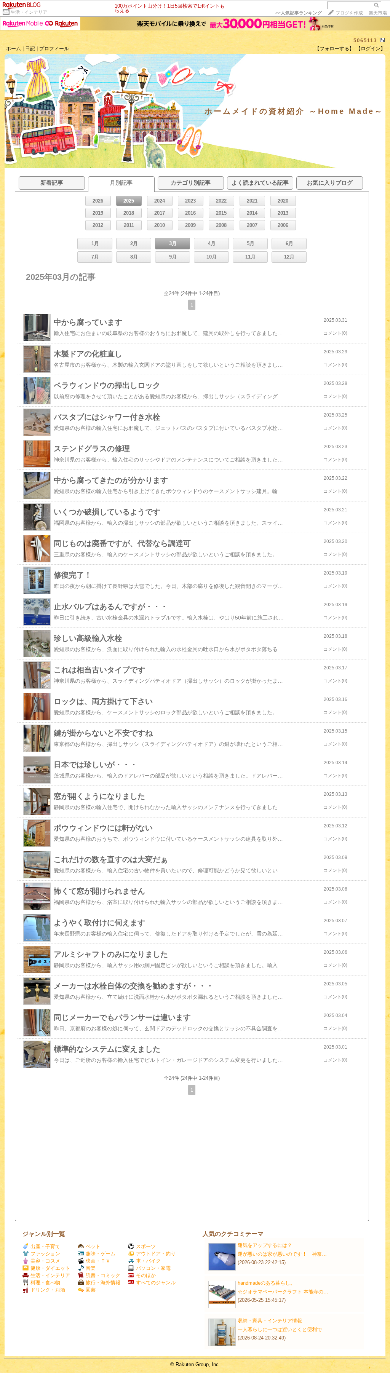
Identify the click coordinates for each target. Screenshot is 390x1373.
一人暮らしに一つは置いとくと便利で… (282, 1329)
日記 (30, 48)
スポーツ (146, 1246)
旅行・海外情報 (103, 1282)
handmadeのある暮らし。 (266, 1283)
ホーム (13, 48)
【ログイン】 (370, 48)
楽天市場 (378, 13)
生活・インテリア (29, 12)
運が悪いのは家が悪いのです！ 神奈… (282, 1254)
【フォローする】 (334, 48)
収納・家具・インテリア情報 (270, 1321)
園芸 (91, 1290)
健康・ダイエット (50, 1268)
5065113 (365, 40)
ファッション (45, 1253)
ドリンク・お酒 (47, 1290)
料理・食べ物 (45, 1282)
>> (298, 13)
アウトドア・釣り (156, 1253)
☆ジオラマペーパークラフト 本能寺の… (283, 1292)
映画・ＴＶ (98, 1261)
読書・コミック (103, 1275)
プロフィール (54, 48)
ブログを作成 (349, 13)
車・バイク (148, 1261)
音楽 (91, 1268)
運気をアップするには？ (265, 1245)
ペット (93, 1246)
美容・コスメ (45, 1261)
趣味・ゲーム (100, 1253)
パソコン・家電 (153, 1268)
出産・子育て (45, 1246)
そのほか (146, 1275)
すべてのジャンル (156, 1282)
